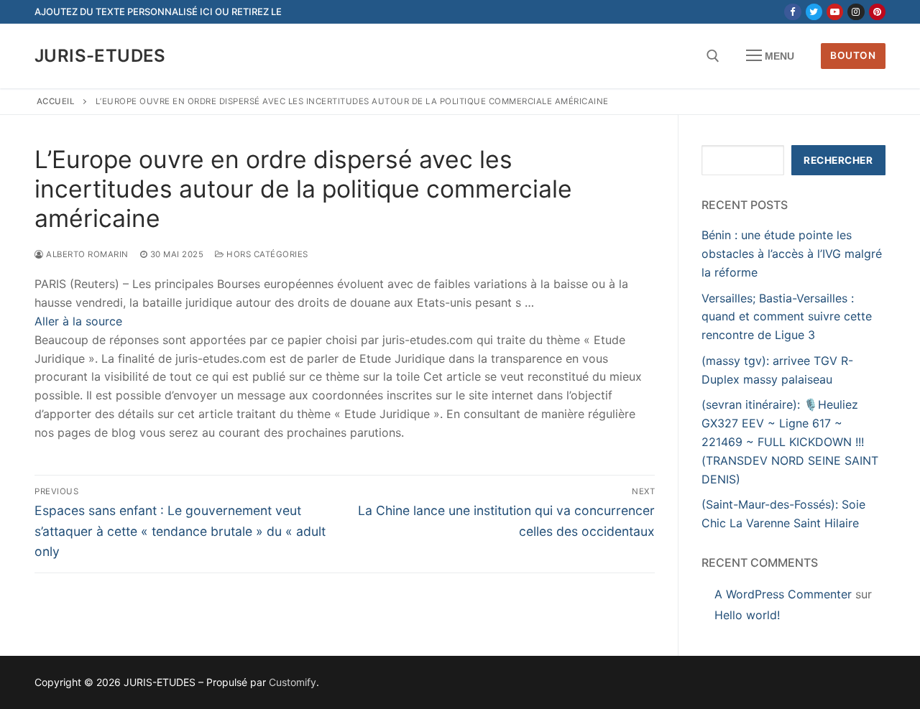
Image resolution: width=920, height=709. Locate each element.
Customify (292, 682)
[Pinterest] (877, 12)
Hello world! (747, 615)
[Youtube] (835, 12)
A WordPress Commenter (783, 594)
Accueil (56, 101)
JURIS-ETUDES (100, 55)
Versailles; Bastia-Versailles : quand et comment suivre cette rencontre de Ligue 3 (787, 317)
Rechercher (838, 160)
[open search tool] (713, 56)
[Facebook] (792, 12)
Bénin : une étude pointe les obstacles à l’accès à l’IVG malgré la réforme (792, 253)
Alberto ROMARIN (86, 254)
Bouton (852, 55)
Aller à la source (78, 321)
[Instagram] (855, 12)
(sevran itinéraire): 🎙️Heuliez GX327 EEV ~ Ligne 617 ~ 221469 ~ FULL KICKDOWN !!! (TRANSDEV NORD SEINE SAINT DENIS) (790, 441)
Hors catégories (266, 254)
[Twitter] (814, 12)
